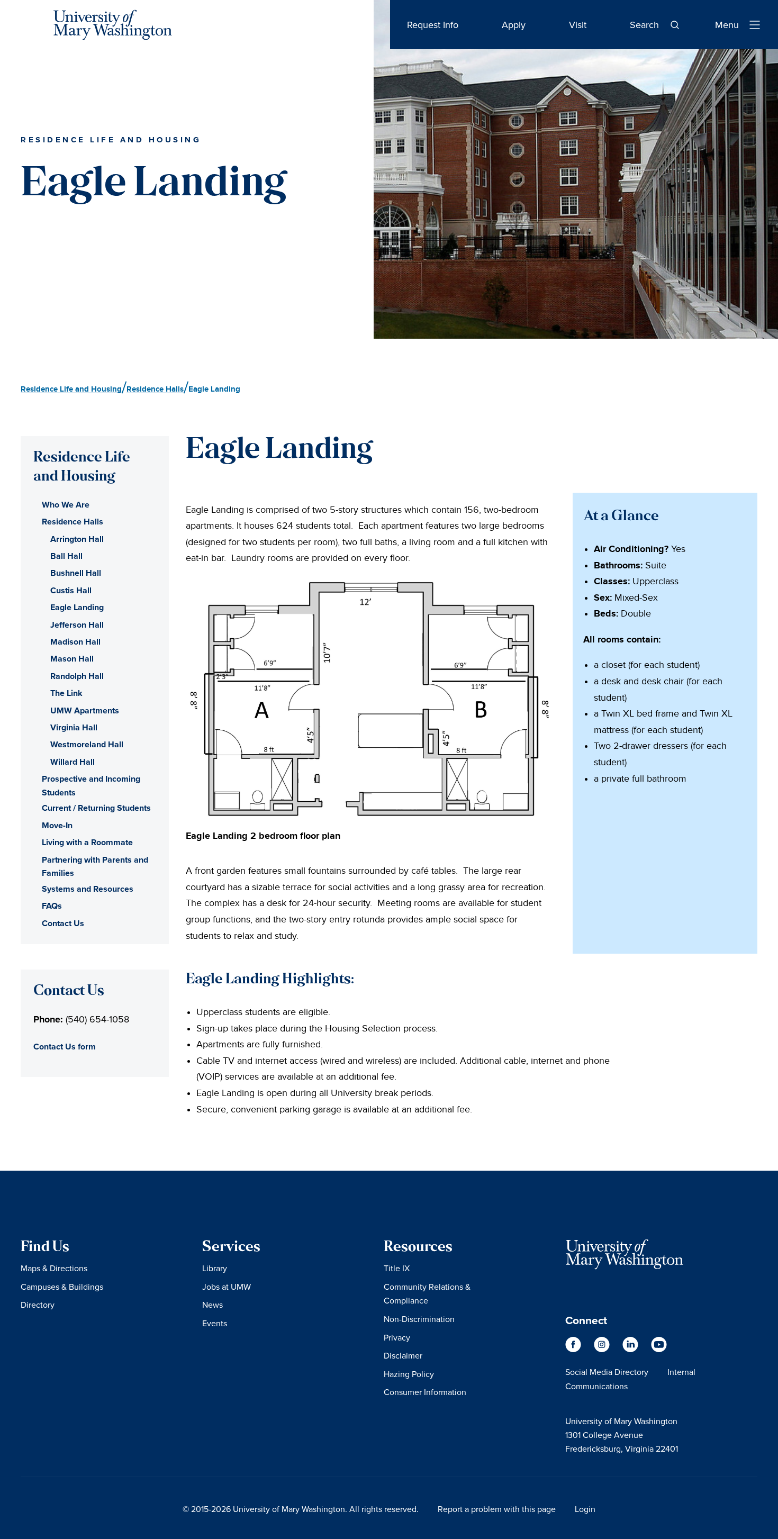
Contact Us (63, 923)
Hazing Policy (409, 1374)
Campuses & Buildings (62, 1286)
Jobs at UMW (226, 1286)
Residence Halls (72, 521)
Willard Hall (72, 762)
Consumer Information (425, 1392)
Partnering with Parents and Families (95, 867)
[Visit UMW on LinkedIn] (631, 1350)
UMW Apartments (84, 710)
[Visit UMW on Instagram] (603, 1350)
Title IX (397, 1268)
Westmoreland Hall (86, 744)
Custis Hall (71, 590)
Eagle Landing (77, 607)
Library (214, 1268)
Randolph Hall (77, 676)
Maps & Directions (54, 1268)
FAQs (52, 906)
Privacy (397, 1337)
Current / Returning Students (96, 808)
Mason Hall (72, 659)
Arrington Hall (77, 539)
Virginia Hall (73, 727)
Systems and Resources (87, 889)
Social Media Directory (606, 1372)
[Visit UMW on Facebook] (574, 1350)
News (212, 1304)
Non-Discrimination (419, 1319)
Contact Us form (64, 1046)
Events (214, 1323)
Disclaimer (403, 1355)
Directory (38, 1304)
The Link (66, 693)
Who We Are (65, 505)
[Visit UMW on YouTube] (659, 1350)
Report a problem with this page (497, 1509)
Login (585, 1509)
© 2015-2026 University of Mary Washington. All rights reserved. (301, 1509)
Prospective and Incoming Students (91, 786)
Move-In (57, 825)
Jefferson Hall (77, 625)
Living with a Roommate (87, 842)
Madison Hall (75, 642)
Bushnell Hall (75, 573)
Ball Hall (66, 556)
